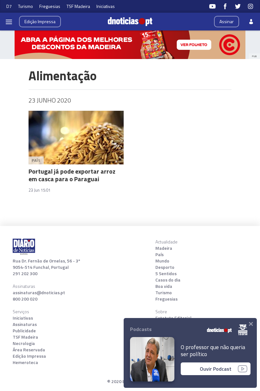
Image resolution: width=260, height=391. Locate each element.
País (159, 254)
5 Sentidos (166, 273)
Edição (39, 21)
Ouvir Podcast (215, 369)
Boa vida (163, 286)
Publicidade (24, 331)
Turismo (25, 6)
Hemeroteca (25, 362)
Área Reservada (29, 350)
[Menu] (9, 21)
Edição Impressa (29, 356)
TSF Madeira (78, 6)
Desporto (164, 267)
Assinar (226, 21)
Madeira (163, 248)
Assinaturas (25, 324)
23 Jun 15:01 (39, 190)
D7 (9, 6)
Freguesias (49, 6)
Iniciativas (105, 6)
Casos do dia (167, 280)
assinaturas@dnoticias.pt (39, 292)
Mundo (162, 261)
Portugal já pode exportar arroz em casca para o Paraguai (72, 175)
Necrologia (24, 343)
